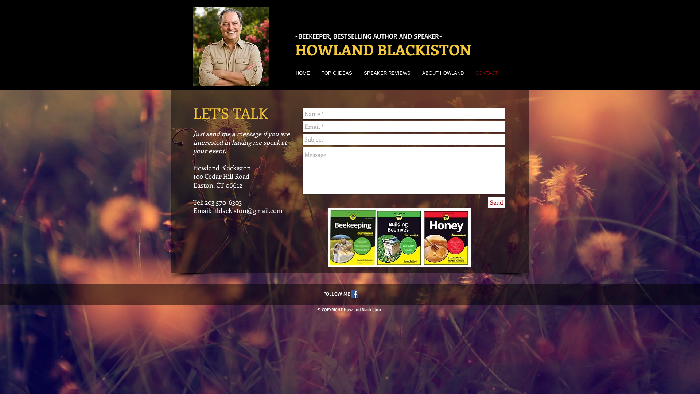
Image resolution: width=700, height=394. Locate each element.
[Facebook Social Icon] (354, 294)
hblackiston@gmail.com (248, 210)
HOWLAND (334, 49)
